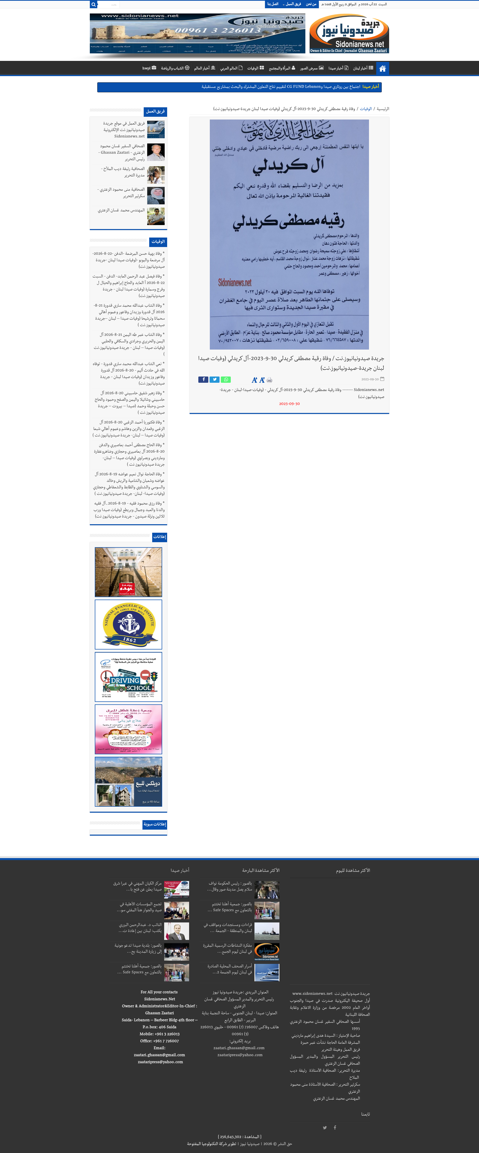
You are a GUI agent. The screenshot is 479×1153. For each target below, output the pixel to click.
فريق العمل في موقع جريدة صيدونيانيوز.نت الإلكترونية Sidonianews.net (124, 130)
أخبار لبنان (360, 69)
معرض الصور (309, 69)
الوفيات (252, 69)
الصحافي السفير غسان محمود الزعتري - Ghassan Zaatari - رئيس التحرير (121, 153)
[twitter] (325, 1128)
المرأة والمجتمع (279, 69)
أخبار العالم (202, 69)
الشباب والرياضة (172, 69)
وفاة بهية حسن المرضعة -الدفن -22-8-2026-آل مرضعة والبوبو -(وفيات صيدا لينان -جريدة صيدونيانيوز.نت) (128, 261)
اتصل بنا (272, 4)
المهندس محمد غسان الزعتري (121, 210)
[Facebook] (335, 1128)
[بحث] (93, 4)
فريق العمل (293, 4)
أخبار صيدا (336, 69)
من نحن (311, 4)
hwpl (146, 69)
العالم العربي (229, 69)
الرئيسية (383, 109)
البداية (382, 68)
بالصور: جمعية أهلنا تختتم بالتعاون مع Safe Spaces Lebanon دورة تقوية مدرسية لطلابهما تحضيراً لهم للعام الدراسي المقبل (265, 87)
